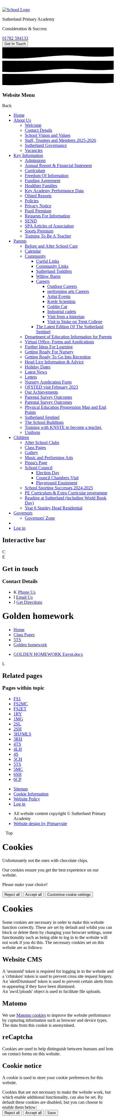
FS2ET (20, 708)
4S (16, 754)
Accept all (33, 894)
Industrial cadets (61, 311)
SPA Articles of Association (49, 226)
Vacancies (34, 150)
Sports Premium (39, 231)
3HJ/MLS (22, 734)
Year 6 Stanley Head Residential (53, 508)
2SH (18, 729)
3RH (18, 739)
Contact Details (38, 130)
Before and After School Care (51, 246)
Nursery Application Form (48, 382)
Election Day (47, 472)
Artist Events (58, 296)
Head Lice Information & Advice (54, 362)
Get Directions (29, 602)
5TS (17, 639)
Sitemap (21, 788)
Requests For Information (47, 215)
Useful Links (47, 261)
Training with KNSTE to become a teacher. (63, 427)
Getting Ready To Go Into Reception (58, 356)
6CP (17, 779)
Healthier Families (41, 185)
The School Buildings (44, 422)
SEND (31, 221)
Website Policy (27, 799)
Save (51, 1113)
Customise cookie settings (69, 894)
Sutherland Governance (46, 145)
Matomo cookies (31, 1015)
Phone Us (26, 592)
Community (35, 256)
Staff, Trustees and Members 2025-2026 (60, 140)
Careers (43, 281)
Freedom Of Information (46, 175)
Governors (23, 513)
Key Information (28, 155)
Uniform (32, 432)
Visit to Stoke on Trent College (74, 321)
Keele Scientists (61, 301)
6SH (18, 774)
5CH (18, 759)
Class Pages (35, 447)
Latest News (36, 372)
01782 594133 (15, 38)
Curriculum (35, 170)
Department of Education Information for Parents (68, 336)
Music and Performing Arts (49, 457)
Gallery (31, 452)
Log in (19, 528)
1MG (18, 719)
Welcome (33, 125)
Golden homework (30, 644)
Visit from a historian (65, 316)
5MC (18, 769)
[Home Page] (16, 9)
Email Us (24, 597)
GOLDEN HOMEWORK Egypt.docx (48, 654)
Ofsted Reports (38, 195)
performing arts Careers (68, 291)
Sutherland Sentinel (42, 417)
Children (21, 437)
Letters (31, 377)
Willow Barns (48, 276)
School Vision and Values (47, 135)
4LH (18, 749)
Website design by (40, 823)
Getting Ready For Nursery (49, 351)
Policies (32, 200)
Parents (20, 241)
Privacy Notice (38, 205)
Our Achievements (41, 392)
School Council (38, 467)
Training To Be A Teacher (48, 236)
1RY (18, 713)
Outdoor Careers (62, 286)
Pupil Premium (38, 210)
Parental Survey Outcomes (48, 397)
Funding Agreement (42, 180)
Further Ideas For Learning (49, 346)
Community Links (52, 266)
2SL (17, 724)
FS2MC (21, 703)
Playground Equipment (56, 482)
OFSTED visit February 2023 (51, 387)
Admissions (35, 160)
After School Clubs (42, 442)
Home (19, 115)
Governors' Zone (40, 518)
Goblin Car (57, 306)
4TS (17, 744)
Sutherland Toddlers (54, 271)
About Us (22, 120)
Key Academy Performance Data (54, 190)
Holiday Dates (37, 367)
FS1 (17, 698)
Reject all (12, 894)
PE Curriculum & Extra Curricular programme (66, 492)
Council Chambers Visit (57, 477)
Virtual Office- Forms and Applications (59, 341)
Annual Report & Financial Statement (58, 165)
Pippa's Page (36, 462)
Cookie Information (31, 793)
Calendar (33, 251)
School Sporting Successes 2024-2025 (59, 487)
